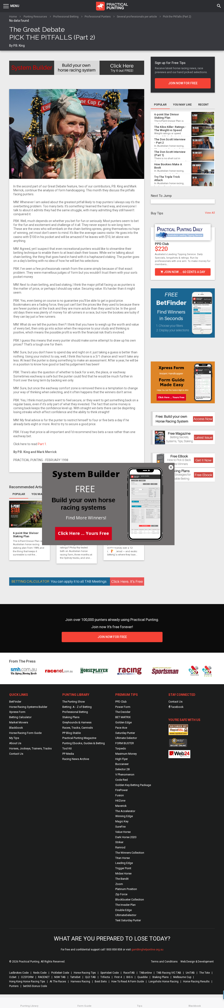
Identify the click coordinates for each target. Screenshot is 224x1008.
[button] (85, 489)
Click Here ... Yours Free (83, 533)
